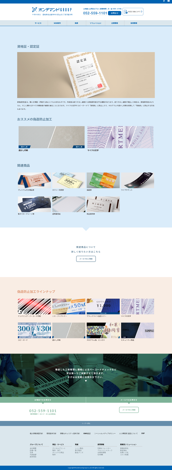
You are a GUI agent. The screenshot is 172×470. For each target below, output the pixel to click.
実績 (76, 23)
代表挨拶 (33, 455)
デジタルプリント (59, 448)
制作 (54, 455)
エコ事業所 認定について (128, 433)
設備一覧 (33, 450)
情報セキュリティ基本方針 (70, 433)
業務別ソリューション (128, 444)
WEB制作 (57, 23)
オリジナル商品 (58, 452)
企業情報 (114, 23)
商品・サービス (58, 444)
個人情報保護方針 (36, 433)
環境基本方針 (51, 433)
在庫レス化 (124, 452)
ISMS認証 (87, 433)
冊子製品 (78, 450)
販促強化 (123, 450)
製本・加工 (56, 450)
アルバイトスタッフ (105, 450)
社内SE (100, 455)
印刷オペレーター (104, 448)
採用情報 (134, 23)
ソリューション (95, 23)
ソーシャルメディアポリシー (105, 433)
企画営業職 (102, 452)
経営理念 (33, 457)
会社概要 (33, 448)
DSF (143, 433)
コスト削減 (124, 455)
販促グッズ (79, 452)
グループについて (36, 444)
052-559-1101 (43, 411)
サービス (38, 23)
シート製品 (79, 448)
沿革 (31, 452)
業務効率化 (124, 448)
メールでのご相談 (86, 259)
